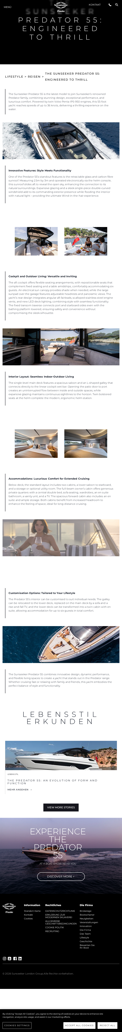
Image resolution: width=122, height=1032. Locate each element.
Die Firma (85, 930)
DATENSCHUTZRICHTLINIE (60, 911)
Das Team (85, 933)
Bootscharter (87, 914)
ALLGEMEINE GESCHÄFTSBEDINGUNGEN (61, 922)
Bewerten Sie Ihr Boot (87, 946)
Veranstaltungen (89, 922)
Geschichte (86, 941)
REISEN (34, 76)
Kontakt (95, 4)
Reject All (107, 1025)
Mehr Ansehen (17, 789)
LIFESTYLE (14, 76)
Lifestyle (84, 937)
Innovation (86, 926)
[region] (61, 1020)
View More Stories (61, 807)
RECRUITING (52, 931)
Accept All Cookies (79, 1025)
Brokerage (85, 911)
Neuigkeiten (86, 918)
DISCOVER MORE (59, 876)
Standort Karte (32, 911)
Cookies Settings (17, 1025)
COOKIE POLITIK (54, 927)
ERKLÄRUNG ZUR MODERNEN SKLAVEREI (58, 916)
